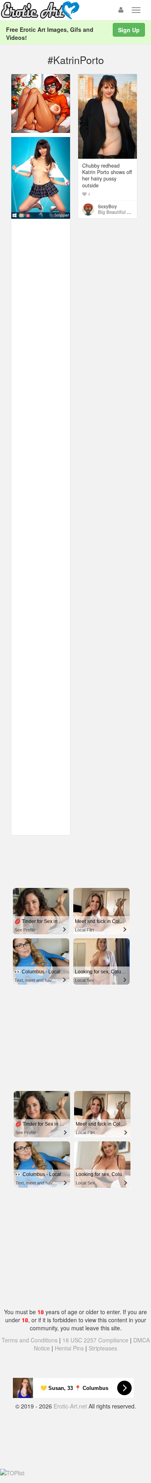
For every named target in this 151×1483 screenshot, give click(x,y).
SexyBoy (107, 206)
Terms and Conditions (30, 1340)
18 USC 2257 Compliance (95, 1340)
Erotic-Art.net (70, 1406)
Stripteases (103, 1348)
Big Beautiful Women (120, 212)
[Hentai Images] (40, 103)
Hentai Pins (69, 1348)
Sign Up (129, 30)
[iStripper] (40, 177)
